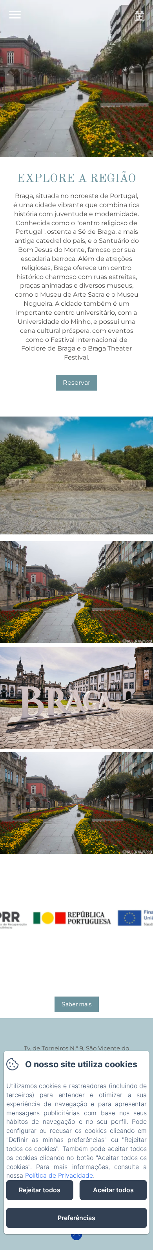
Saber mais (77, 1004)
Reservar (76, 382)
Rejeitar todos (39, 1190)
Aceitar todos (113, 1190)
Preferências (76, 1218)
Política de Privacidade (59, 1175)
